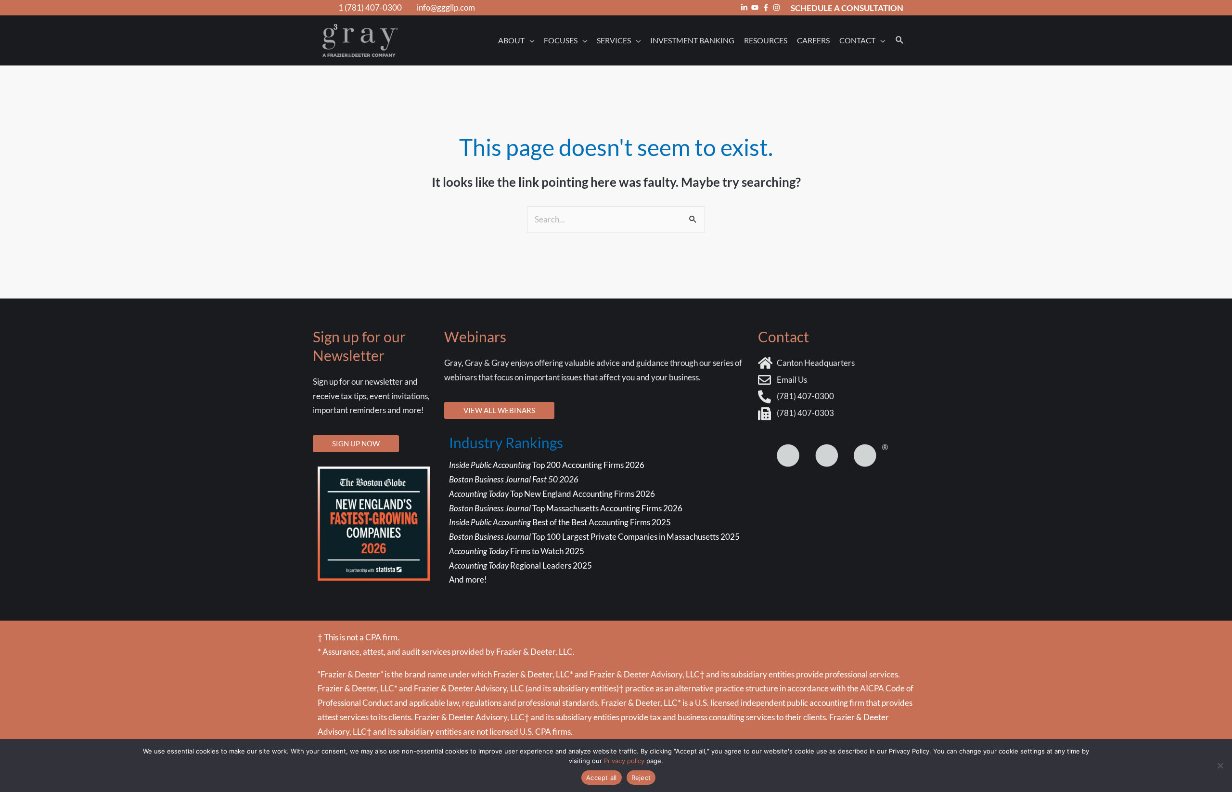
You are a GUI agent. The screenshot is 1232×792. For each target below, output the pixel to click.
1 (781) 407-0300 (370, 7)
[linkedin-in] (745, 7)
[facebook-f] (767, 7)
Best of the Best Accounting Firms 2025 (560, 522)
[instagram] (778, 7)
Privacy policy (624, 761)
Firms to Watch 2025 (516, 551)
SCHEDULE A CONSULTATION (847, 8)
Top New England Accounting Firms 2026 (552, 494)
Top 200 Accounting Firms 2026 (546, 465)
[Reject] (1220, 765)
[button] (900, 40)
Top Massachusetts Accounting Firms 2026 (566, 508)
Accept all (601, 777)
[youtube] (756, 7)
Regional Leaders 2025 (520, 565)
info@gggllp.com (446, 7)
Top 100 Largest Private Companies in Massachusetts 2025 (594, 537)
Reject (641, 777)
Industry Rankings (506, 442)
